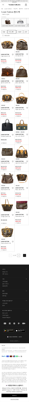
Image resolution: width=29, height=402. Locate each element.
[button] (26, 5)
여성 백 (15, 8)
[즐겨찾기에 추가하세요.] (13, 54)
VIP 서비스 (5, 274)
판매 (3, 290)
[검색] (3, 4)
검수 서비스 (5, 283)
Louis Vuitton (8, 8)
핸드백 (21, 8)
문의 (3, 305)
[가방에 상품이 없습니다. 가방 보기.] (26, 5)
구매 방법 (5, 281)
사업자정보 (3, 349)
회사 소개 (5, 313)
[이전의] (10, 255)
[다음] (18, 255)
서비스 (3, 269)
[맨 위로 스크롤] (24, 255)
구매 (3, 279)
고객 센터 (5, 303)
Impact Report (6, 317)
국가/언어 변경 (14, 399)
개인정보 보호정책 (14, 341)
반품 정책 (5, 286)
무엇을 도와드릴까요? (7, 300)
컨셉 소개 (5, 271)
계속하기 (14, 395)
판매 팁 (4, 295)
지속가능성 (5, 315)
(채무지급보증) (10, 361)
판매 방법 (5, 293)
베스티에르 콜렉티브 (7, 310)
